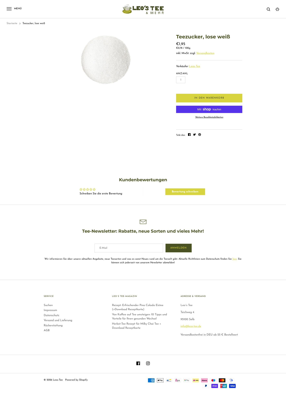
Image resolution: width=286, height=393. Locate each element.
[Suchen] (268, 9)
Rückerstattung (53, 325)
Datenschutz (51, 315)
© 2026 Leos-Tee (53, 380)
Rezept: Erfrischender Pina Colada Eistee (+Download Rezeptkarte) (137, 307)
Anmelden (178, 248)
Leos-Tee (194, 66)
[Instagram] (148, 364)
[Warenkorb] (277, 9)
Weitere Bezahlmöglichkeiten (209, 117)
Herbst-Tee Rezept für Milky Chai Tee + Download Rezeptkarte (136, 326)
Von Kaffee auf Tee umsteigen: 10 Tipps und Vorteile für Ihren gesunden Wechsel (139, 316)
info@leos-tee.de (191, 326)
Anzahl (182, 73)
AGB (47, 330)
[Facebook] (138, 364)
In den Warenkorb (209, 98)
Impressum (50, 310)
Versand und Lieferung (58, 320)
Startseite (12, 23)
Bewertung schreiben (185, 191)
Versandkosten (205, 53)
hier (235, 259)
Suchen (48, 305)
